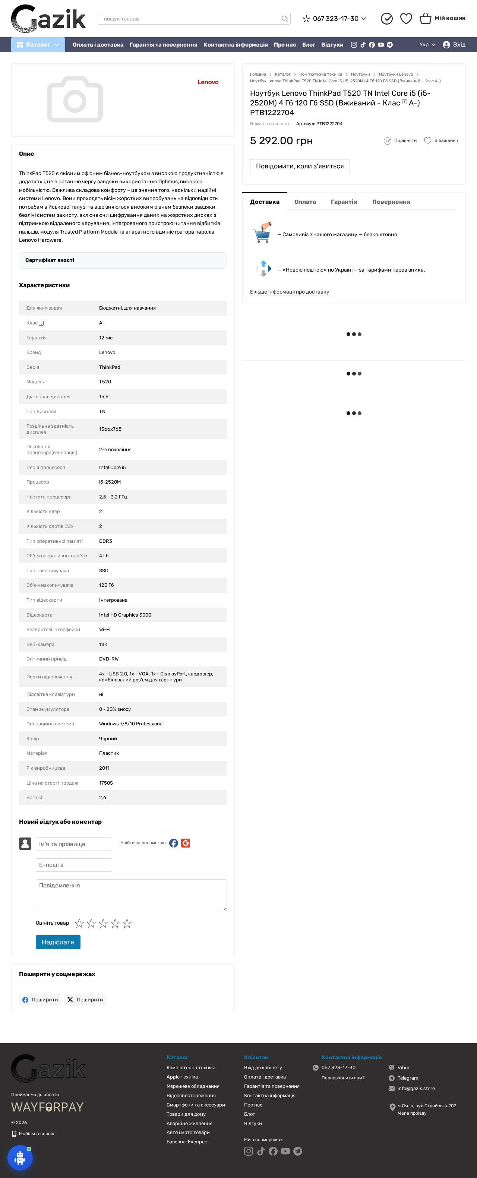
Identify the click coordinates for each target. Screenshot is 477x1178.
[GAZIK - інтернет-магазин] (48, 1068)
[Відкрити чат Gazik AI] (20, 1158)
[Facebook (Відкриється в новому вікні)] (372, 45)
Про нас (285, 44)
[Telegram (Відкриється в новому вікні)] (390, 45)
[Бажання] (406, 19)
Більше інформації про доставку (289, 292)
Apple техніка (182, 1077)
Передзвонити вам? (343, 1077)
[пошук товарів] (285, 19)
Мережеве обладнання (193, 1086)
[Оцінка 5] (129, 923)
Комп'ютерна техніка (191, 1067)
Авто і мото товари (188, 1132)
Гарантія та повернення (164, 44)
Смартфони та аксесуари (196, 1105)
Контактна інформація (235, 44)
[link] (39, 1000)
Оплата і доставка (98, 44)
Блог (308, 44)
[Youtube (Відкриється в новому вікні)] (381, 45)
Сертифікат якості (49, 260)
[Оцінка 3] (105, 923)
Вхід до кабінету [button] (263, 1067)
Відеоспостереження (191, 1095)
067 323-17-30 (335, 18)
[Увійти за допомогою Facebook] (173, 843)
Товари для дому (186, 1114)
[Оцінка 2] (93, 923)
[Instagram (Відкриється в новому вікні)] (354, 45)
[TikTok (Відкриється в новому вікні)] (363, 45)
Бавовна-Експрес (187, 1141)
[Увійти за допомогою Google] (185, 843)
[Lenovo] (208, 82)
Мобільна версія (36, 1133)
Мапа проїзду (412, 1113)
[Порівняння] (387, 19)
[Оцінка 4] (117, 923)
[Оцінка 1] (81, 923)
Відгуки (332, 44)
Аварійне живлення (189, 1123)
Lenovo (107, 352)
